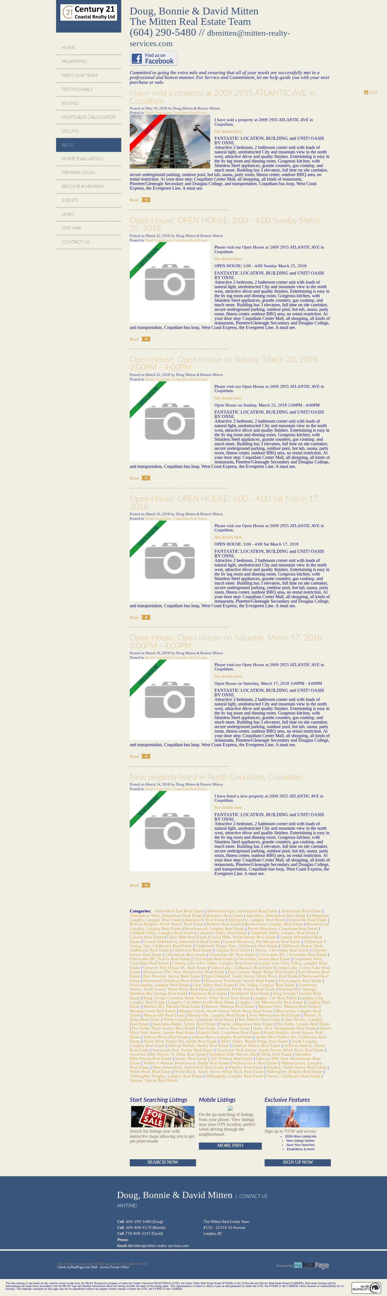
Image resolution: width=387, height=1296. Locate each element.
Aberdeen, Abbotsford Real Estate (276, 915)
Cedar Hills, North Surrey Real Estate (243, 936)
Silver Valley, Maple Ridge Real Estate (254, 1041)
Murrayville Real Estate (164, 1015)
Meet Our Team (79, 75)
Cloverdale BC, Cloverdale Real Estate (293, 954)
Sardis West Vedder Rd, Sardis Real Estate (180, 1041)
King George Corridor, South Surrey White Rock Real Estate (197, 997)
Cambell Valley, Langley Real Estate (162, 932)
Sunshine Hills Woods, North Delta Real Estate (251, 1054)
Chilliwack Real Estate (193, 950)
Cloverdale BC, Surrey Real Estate (161, 958)
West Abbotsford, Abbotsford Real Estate (189, 1067)
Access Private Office (114, 1267)
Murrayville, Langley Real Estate (217, 1015)
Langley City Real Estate (275, 997)
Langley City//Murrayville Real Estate (202, 1002)
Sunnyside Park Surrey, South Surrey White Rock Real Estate (271, 1049)
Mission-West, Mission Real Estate (289, 1006)
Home (68, 48)
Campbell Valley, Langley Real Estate (283, 932)
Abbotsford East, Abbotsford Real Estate (243, 910)
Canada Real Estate (147, 936)
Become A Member (83, 186)
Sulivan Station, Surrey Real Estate (199, 1045)
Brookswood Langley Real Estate (274, 923)
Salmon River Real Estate (166, 1036)
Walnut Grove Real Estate (255, 1062)
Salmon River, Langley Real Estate (222, 1036)
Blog (68, 145)
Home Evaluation (82, 159)
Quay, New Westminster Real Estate (285, 1028)
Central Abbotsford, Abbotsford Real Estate (182, 941)
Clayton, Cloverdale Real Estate (281, 950)
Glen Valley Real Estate (214, 984)
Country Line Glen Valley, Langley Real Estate (214, 963)
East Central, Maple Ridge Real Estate (262, 971)
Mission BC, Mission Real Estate (172, 1006)
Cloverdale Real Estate (214, 958)
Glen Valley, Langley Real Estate (266, 984)
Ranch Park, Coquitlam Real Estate (229, 1032)
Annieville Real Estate (308, 919)
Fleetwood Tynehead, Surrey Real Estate (240, 980)
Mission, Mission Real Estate (230, 1006)
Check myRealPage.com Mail (77, 1267)
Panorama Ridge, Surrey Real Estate (184, 1023)
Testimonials (77, 89)
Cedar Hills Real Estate (188, 936)
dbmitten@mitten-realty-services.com (158, 1246)
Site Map (71, 228)
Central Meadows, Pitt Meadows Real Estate (262, 941)
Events (70, 200)
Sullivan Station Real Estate (257, 1045)
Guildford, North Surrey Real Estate (244, 989)
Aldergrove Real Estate (205, 919)
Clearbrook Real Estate (186, 954)
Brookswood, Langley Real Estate (215, 928)
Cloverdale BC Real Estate (233, 954)
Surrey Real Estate (192, 1058)
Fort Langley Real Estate (300, 980)
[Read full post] (170, 142)
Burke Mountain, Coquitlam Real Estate (283, 928)
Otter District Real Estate (259, 1019)
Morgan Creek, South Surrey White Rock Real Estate (226, 1010)
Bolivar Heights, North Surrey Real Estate (167, 923)
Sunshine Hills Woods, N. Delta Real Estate (168, 1054)
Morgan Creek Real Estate (153, 1010)
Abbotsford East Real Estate (179, 910)
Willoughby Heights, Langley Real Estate (167, 1075)
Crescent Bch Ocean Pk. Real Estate (175, 967)
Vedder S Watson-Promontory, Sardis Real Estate (186, 1062)
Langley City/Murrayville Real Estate (271, 1002)
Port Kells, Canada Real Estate (303, 1023)
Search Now (162, 1162)
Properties (74, 61)
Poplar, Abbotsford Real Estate (246, 1023)
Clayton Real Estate (233, 950)
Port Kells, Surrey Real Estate (224, 1028)
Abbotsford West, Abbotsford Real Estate (166, 915)
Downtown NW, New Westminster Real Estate (184, 971)
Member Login (78, 172)
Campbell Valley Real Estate (222, 932)
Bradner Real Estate (225, 923)
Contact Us (76, 242)
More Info (230, 1145)
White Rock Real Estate (151, 1071)
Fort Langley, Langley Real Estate (160, 984)
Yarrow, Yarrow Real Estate (154, 1080)
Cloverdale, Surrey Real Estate (264, 958)
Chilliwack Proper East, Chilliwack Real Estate (237, 945)
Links (68, 214)
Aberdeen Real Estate (224, 915)
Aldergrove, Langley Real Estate (257, 919)
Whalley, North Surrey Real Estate (297, 1067)
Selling (70, 131)
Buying (70, 103)
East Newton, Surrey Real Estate (172, 976)
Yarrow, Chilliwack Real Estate (294, 1075)
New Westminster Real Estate (275, 1015)
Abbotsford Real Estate (302, 910)
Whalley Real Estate (246, 1067)
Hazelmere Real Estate (250, 993)
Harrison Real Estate (209, 993)
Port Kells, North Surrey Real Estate (164, 1028)
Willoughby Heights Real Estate (295, 1071)
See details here (228, 131)
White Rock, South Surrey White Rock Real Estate (220, 1071)
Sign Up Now (298, 1162)
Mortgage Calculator (89, 117)
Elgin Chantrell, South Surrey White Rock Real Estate (251, 976)
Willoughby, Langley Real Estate (235, 1075)
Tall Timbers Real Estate (232, 1058)
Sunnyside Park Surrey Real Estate (183, 1049)
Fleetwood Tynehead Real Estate (172, 980)
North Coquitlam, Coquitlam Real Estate (176, 113)
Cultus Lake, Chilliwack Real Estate (242, 967)
